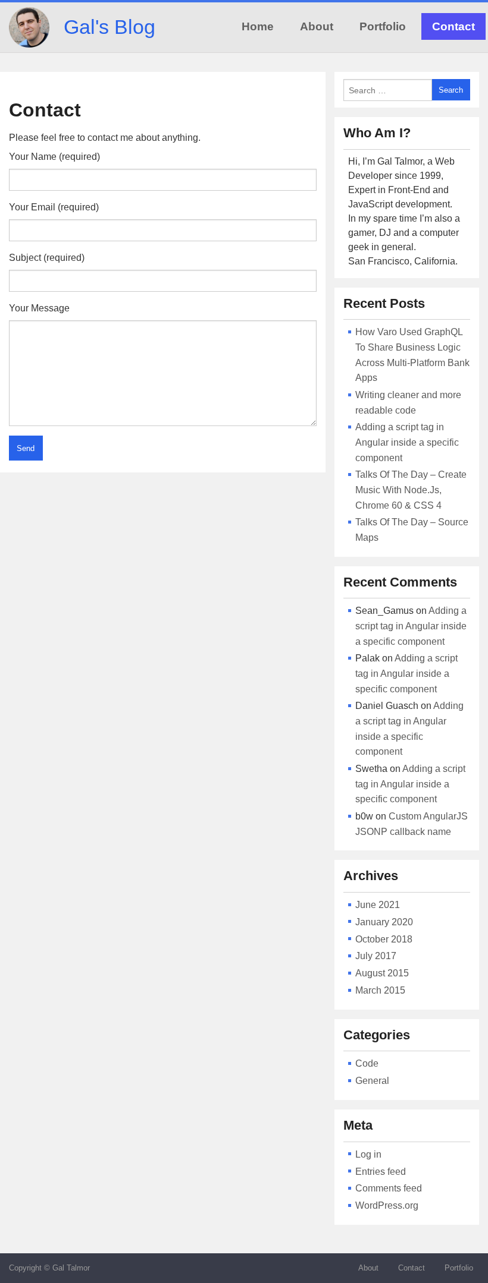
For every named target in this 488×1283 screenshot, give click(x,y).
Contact (453, 26)
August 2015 (382, 973)
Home (258, 26)
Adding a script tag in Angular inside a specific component (407, 442)
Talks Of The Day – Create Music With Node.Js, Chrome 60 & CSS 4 (411, 489)
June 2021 (377, 905)
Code (366, 1063)
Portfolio (382, 26)
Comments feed (388, 1188)
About (316, 26)
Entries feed (380, 1172)
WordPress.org (386, 1205)
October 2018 (383, 939)
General (372, 1081)
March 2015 (380, 990)
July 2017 (375, 956)
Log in (368, 1154)
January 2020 (384, 922)
